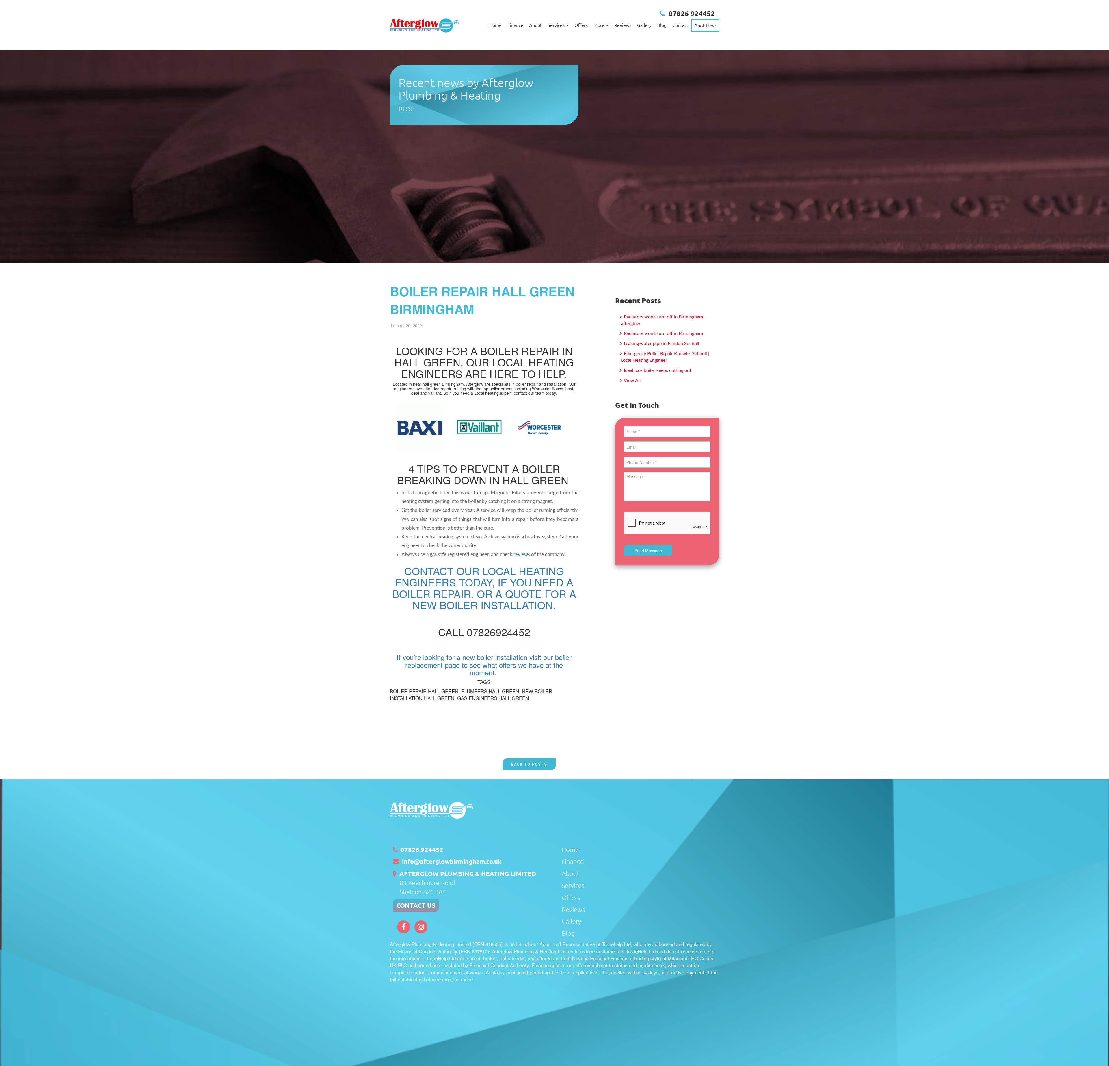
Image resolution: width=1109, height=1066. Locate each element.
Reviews (622, 25)
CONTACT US (416, 905)
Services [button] (557, 25)
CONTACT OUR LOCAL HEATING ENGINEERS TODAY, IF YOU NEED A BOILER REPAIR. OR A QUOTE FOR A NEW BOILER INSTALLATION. (484, 587)
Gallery (644, 25)
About (535, 25)
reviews (521, 554)
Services (573, 885)
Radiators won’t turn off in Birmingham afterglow (662, 320)
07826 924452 (692, 13)
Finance (515, 25)
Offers (581, 25)
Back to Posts (529, 764)
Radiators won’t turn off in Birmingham (663, 333)
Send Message (648, 551)
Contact (680, 25)
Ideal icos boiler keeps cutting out (657, 370)
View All (632, 380)
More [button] (599, 25)
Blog (662, 25)
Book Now (705, 25)
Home (495, 25)
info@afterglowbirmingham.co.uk (452, 861)
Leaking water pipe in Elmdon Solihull (661, 343)
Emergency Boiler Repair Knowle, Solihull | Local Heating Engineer (665, 357)
